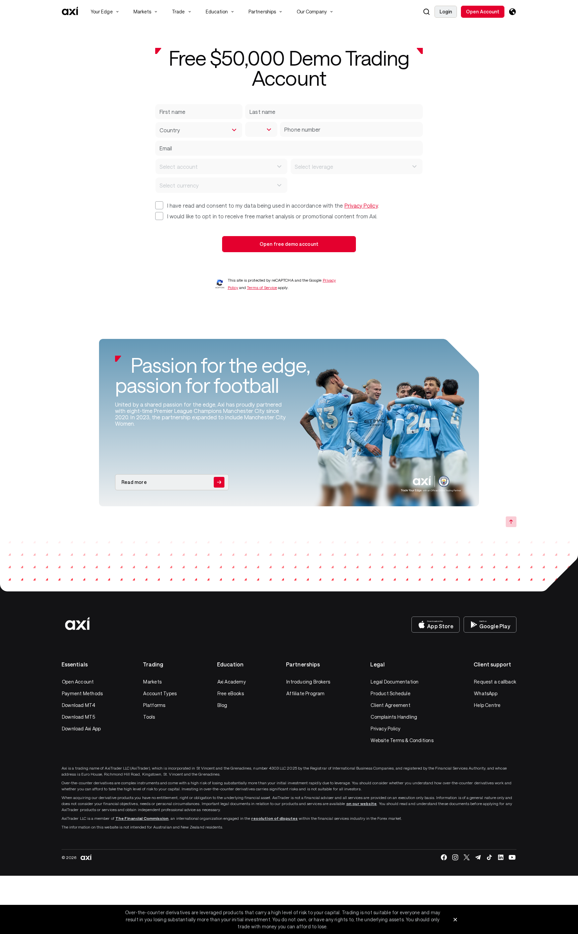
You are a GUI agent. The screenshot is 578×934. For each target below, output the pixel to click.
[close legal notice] (455, 919)
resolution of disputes (274, 818)
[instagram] (455, 857)
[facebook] (444, 857)
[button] (426, 11)
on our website (361, 803)
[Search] (426, 12)
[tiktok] (489, 857)
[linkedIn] (500, 857)
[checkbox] (159, 205)
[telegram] (478, 857)
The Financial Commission (142, 818)
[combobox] (199, 130)
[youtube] (512, 857)
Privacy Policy (361, 205)
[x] (466, 857)
